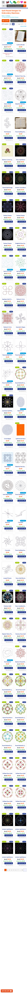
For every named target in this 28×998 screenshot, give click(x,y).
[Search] (24, 5)
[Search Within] (24, 20)
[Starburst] (7, 513)
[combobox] (15, 5)
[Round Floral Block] (7, 709)
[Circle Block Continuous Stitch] (7, 36)
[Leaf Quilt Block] (20, 262)
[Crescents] (20, 513)
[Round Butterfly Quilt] (20, 374)
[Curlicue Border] (20, 36)
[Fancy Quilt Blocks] (20, 569)
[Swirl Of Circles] (7, 262)
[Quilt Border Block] (20, 430)
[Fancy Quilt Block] (20, 151)
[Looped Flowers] (7, 569)
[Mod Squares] (7, 123)
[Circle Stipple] (7, 430)
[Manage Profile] (18, 2)
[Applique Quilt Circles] (7, 290)
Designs (8, 15)
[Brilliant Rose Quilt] (7, 764)
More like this (9, 56)
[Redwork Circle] (20, 290)
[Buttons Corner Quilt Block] (7, 151)
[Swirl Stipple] (7, 457)
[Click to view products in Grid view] (13, 24)
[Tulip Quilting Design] (7, 346)
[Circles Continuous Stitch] (7, 67)
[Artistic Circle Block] (20, 178)
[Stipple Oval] (20, 402)
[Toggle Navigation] (3, 2)
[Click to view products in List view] (10, 24)
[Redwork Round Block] (20, 653)
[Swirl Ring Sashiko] (7, 485)
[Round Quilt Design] (7, 178)
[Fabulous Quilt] (7, 597)
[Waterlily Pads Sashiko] (20, 95)
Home (3, 15)
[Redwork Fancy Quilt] (20, 67)
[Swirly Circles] (7, 95)
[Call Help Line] (11, 2)
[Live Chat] (14, 2)
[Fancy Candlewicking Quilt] (20, 597)
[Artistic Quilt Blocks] (7, 820)
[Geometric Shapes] (20, 318)
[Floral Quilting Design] (20, 123)
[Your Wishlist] (21, 2)
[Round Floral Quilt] (20, 681)
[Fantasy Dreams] (7, 206)
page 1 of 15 (20, 24)
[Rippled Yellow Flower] (7, 625)
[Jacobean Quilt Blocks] (7, 402)
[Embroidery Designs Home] (7, 2)
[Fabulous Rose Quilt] (20, 625)
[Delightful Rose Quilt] (20, 234)
